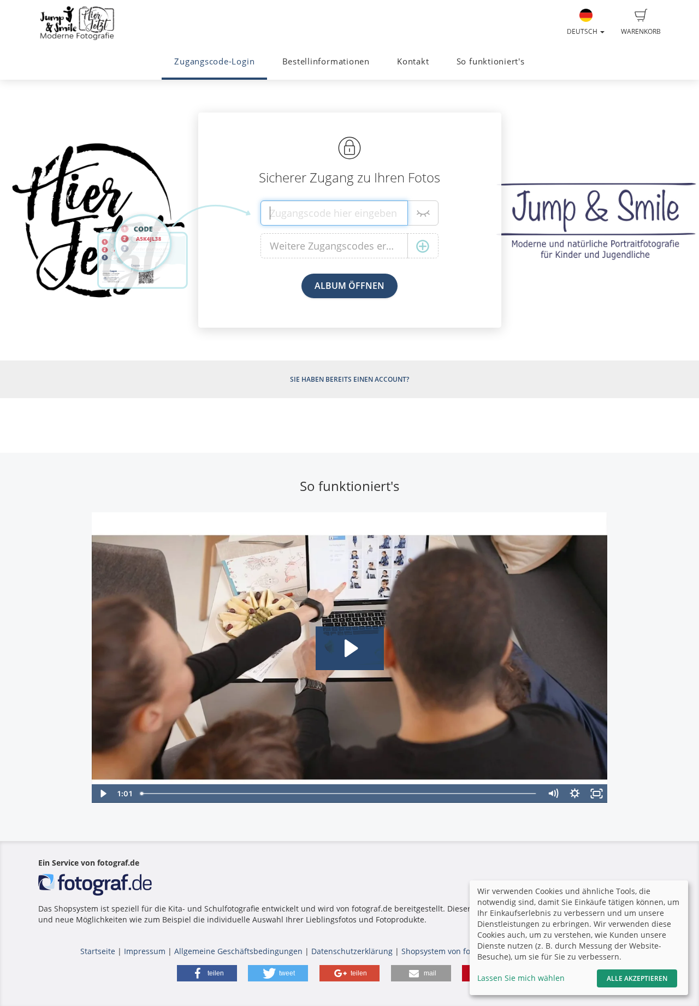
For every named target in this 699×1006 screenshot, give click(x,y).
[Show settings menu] (575, 793)
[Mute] (553, 793)
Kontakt (413, 61)
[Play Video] (103, 793)
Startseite (97, 951)
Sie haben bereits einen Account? (349, 379)
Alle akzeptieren (637, 978)
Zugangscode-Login (214, 61)
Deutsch (583, 31)
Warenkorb (641, 31)
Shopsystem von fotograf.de (452, 951)
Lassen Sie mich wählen (521, 978)
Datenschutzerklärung (352, 951)
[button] (207, 973)
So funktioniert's (491, 61)
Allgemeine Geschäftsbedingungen (238, 951)
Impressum (144, 951)
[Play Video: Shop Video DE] (350, 648)
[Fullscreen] (597, 793)
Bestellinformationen (326, 61)
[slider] (339, 793)
